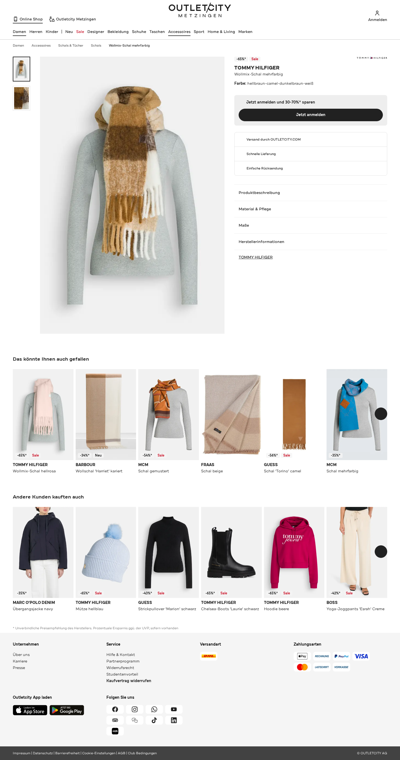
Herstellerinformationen (261, 241)
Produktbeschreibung (259, 192)
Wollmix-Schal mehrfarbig (129, 45)
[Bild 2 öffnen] (21, 98)
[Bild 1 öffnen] (21, 69)
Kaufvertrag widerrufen (128, 680)
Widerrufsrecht (120, 667)
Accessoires (179, 31)
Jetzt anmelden (310, 114)
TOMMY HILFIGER (256, 68)
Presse (19, 667)
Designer (95, 31)
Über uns (21, 654)
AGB (121, 753)
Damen (18, 45)
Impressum (21, 753)
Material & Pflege (255, 208)
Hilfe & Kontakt (120, 654)
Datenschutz (43, 753)
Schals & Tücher (70, 45)
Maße (244, 225)
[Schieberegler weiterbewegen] (381, 414)
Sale (80, 31)
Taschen (157, 31)
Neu (69, 31)
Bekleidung (118, 31)
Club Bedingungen (142, 753)
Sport (199, 31)
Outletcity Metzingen (200, 10)
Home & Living (221, 31)
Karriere (20, 661)
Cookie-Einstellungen (98, 753)
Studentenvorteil (122, 674)
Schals (96, 45)
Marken (245, 31)
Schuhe (139, 31)
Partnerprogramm (123, 661)
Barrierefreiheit (67, 753)
